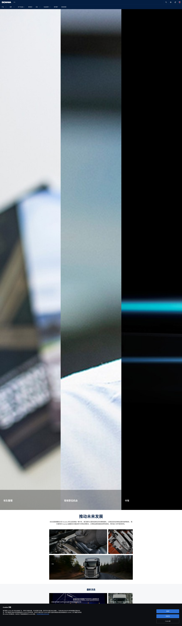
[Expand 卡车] (151, 259)
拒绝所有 (168, 616)
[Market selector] (170, 2)
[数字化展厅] (175, 2)
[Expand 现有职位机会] (91, 259)
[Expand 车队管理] (30, 259)
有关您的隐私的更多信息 (43, 614)
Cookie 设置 (167, 621)
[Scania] (6, 2)
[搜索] (166, 2)
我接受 (167, 611)
